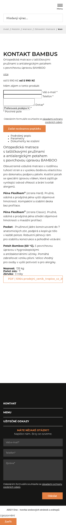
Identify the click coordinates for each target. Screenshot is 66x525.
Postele (16, 29)
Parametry (17, 138)
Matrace (27, 29)
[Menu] (60, 5)
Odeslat (52, 495)
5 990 (8, 80)
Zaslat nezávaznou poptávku (24, 128)
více (5, 74)
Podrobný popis (21, 136)
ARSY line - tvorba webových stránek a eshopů (33, 510)
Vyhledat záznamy (59, 17)
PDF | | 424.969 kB (35, 279)
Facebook (6, 392)
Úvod (6, 29)
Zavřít (8, 521)
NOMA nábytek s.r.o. (11, 6)
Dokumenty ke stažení (25, 141)
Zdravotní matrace (45, 29)
